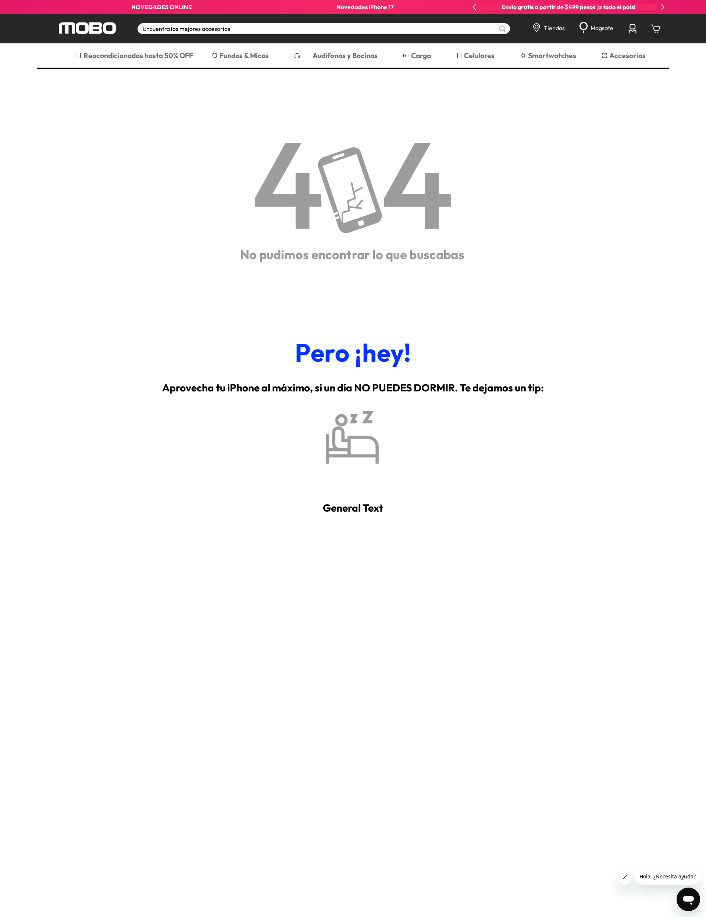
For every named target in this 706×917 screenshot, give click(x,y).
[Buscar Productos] (502, 28)
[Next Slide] (662, 7)
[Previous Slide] (474, 7)
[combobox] (324, 28)
